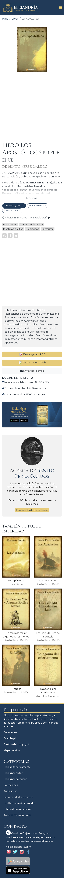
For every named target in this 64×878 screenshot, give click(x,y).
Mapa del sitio (12, 750)
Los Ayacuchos (48, 580)
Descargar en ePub (34, 362)
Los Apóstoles (16, 580)
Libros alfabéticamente (17, 767)
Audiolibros (10, 791)
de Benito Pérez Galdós (24, 166)
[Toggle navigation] (59, 7)
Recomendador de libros (18, 797)
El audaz (16, 688)
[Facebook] (10, 235)
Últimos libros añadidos (17, 809)
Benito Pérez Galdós (34, 473)
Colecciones (11, 785)
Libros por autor (13, 773)
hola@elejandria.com (18, 846)
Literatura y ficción (14, 205)
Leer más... (32, 198)
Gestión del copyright (16, 744)
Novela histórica (37, 205)
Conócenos (10, 732)
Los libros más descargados (19, 803)
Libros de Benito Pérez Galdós (32, 510)
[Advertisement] (32, 107)
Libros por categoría (15, 779)
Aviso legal (10, 738)
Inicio (5, 18)
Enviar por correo (33, 370)
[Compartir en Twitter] (16, 235)
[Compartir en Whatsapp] (4, 235)
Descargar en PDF (34, 354)
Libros (14, 18)
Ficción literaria (12, 210)
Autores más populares (17, 815)
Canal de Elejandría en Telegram (30, 833)
